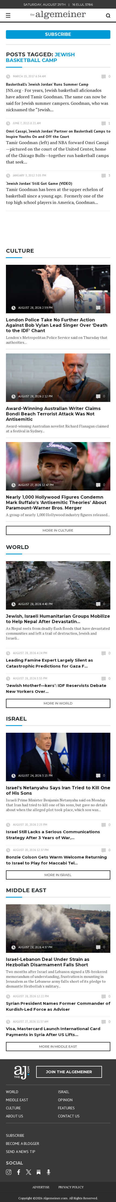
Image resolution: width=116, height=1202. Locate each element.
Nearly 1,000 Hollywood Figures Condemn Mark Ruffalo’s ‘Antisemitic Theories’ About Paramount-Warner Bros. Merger (56, 502)
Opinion (65, 1099)
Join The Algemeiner (69, 1071)
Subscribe (58, 34)
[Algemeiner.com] (58, 15)
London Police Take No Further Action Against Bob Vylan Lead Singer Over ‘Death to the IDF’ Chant (56, 325)
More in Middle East (58, 1046)
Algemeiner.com (55, 1198)
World (12, 1091)
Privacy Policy (71, 1187)
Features (66, 1108)
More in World (58, 703)
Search (108, 15)
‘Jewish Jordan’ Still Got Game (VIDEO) (39, 183)
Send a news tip (20, 1151)
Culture (13, 1108)
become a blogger (22, 1143)
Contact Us (69, 1116)
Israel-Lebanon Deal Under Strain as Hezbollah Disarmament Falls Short (47, 962)
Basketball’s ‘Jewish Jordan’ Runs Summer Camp (47, 84)
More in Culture (58, 530)
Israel (63, 1091)
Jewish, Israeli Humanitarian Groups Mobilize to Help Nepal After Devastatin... (58, 619)
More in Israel (58, 875)
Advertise (41, 1187)
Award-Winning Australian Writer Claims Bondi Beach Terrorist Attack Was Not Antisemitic (53, 414)
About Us (14, 1116)
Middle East (17, 1099)
